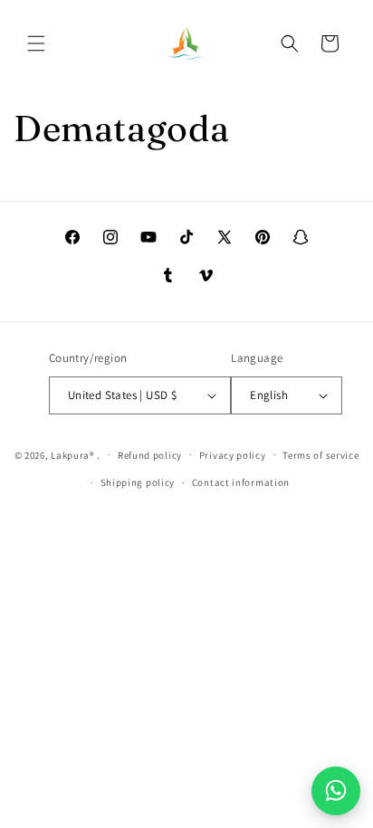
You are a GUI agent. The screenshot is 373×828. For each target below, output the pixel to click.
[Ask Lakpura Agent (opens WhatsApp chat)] (335, 790)
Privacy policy (232, 455)
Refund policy (150, 455)
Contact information (241, 482)
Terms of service (320, 455)
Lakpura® (73, 454)
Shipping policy (138, 482)
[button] (36, 43)
